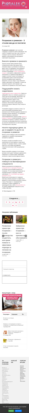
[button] (3, 230)
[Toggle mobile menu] (26, 7)
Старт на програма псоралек (10, 334)
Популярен (6, 302)
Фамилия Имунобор (22, 362)
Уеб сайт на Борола (22, 357)
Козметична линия (22, 359)
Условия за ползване (14, 401)
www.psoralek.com (20, 185)
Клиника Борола (22, 354)
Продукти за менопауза (22, 368)
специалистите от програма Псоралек (12, 168)
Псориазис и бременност (14, 327)
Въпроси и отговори (8, 306)
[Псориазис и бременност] (5, 327)
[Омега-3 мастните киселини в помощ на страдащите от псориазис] (5, 319)
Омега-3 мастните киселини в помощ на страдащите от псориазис (15, 320)
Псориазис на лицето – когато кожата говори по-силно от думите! (7, 233)
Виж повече (18, 410)
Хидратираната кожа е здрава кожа (11, 93)
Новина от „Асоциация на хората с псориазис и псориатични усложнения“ (13, 312)
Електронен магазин (22, 364)
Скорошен (14, 302)
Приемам (11, 410)
